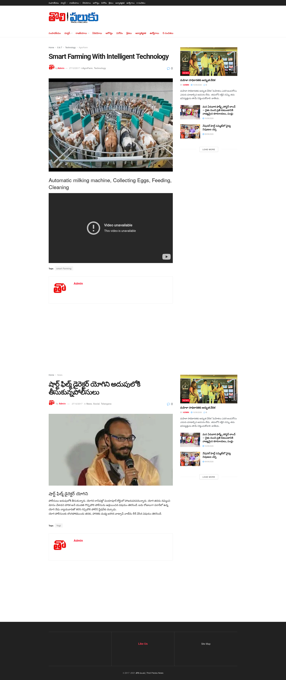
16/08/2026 (197, 84)
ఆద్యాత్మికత (119, 2)
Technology (70, 47)
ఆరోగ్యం (96, 2)
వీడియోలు (87, 2)
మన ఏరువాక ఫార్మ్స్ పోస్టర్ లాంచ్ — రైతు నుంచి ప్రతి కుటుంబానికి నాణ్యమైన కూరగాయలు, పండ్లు (219, 110)
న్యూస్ (63, 2)
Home (51, 47)
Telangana (106, 403)
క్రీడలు (111, 2)
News (186, 72)
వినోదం (104, 2)
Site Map (206, 643)
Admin (61, 68)
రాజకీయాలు (74, 2)
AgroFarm (83, 47)
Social (96, 403)
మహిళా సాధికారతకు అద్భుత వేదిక (197, 80)
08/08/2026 (209, 134)
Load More (209, 149)
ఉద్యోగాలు (130, 2)
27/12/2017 (74, 68)
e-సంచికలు (141, 2)
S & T (59, 47)
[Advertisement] (143, 333)
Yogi (58, 525)
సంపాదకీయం (54, 2)
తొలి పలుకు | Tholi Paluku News (149, 672)
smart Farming (64, 268)
